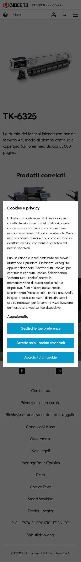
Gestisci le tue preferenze (40, 328)
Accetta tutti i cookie (40, 357)
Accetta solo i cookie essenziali (40, 343)
